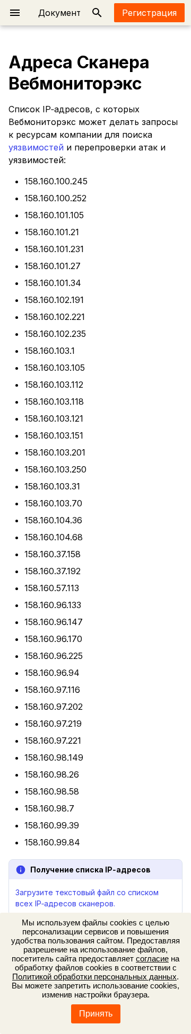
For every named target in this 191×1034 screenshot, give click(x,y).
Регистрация (149, 12)
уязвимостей (36, 147)
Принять (95, 1013)
